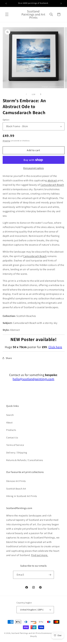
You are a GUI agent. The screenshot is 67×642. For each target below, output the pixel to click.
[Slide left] (26, 94)
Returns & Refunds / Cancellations (24, 460)
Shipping (6, 141)
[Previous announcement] (6, 3)
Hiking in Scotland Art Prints (21, 496)
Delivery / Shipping (16, 452)
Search (10, 414)
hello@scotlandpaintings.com (33, 379)
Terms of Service (15, 444)
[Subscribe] (50, 575)
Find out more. (39, 555)
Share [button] (9, 358)
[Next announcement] (61, 3)
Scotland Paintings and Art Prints (26, 633)
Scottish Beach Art (16, 488)
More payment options (33, 168)
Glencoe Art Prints (16, 481)
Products (11, 429)
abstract (52, 180)
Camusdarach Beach (52, 184)
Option (6, 119)
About (9, 422)
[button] (7, 14)
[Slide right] (40, 94)
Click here (55, 347)
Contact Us (12, 437)
